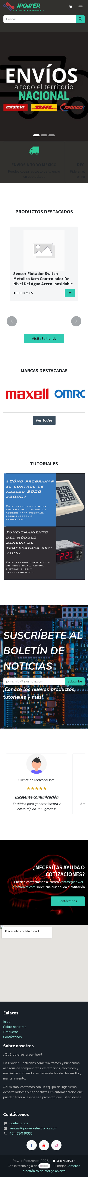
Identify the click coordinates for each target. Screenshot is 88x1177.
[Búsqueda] (80, 19)
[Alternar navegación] (80, 6)
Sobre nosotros (14, 1026)
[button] (70, 293)
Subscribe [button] (74, 681)
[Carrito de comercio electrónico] (70, 6)
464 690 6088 (20, 1133)
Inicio (6, 1021)
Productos (11, 1032)
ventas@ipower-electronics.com (33, 1128)
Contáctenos (68, 901)
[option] (44, 268)
